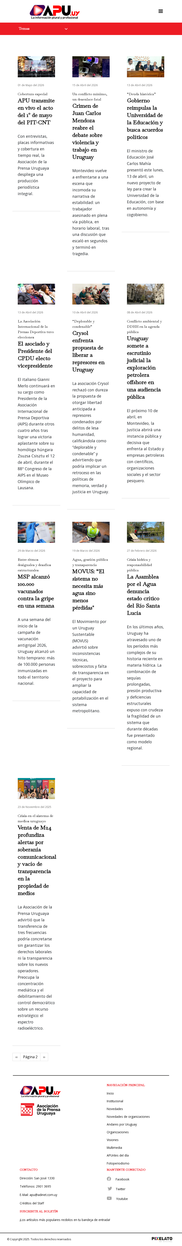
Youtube (122, 1199)
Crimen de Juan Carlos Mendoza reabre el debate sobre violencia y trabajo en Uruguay (87, 131)
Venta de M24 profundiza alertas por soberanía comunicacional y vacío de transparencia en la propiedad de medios (37, 860)
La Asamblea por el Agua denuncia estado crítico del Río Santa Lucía (143, 595)
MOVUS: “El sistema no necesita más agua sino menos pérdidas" (88, 589)
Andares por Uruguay (122, 1124)
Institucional (115, 1101)
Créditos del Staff (32, 1203)
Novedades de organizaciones (128, 1116)
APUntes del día (118, 1155)
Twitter (120, 1189)
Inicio (110, 1093)
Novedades (115, 1109)
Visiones (113, 1140)
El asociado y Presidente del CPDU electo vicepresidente (35, 354)
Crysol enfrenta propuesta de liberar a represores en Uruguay (88, 351)
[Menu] (161, 11)
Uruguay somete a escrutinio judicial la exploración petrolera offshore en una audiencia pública (144, 367)
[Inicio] (56, 11)
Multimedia (114, 1147)
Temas (24, 28)
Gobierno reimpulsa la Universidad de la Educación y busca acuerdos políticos (145, 118)
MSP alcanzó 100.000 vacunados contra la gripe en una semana (36, 591)
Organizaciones (118, 1132)
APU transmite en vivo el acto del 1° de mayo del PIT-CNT (36, 111)
